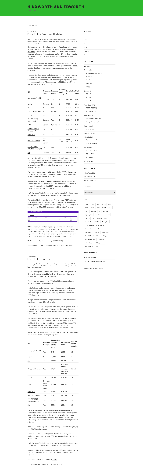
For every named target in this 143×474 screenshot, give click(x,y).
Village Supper (89, 243)
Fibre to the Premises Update (44, 34)
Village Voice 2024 (90, 177)
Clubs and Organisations (91, 73)
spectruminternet (34, 140)
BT (29, 108)
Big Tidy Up (88, 215)
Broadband (97, 215)
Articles (86, 66)
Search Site (87, 55)
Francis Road (89, 222)
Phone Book (88, 115)
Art (87, 80)
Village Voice (88, 147)
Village (105, 236)
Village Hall (87, 137)
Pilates (97, 232)
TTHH (98, 236)
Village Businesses (92, 122)
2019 (109, 208)
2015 (86, 208)
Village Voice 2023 (90, 180)
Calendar (107, 215)
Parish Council (88, 105)
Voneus (54, 459)
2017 (98, 208)
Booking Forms (91, 140)
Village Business (90, 239)
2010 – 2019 (90, 111)
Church (87, 218)
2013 (87, 94)
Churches (87, 70)
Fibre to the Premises (40, 259)
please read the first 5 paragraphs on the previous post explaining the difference (53, 68)
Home (86, 44)
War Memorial (88, 161)
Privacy (86, 51)
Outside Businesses (92, 118)
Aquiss (30, 104)
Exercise (89, 83)
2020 (86, 211)
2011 (92, 204)
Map (85, 47)
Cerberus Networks (34, 111)
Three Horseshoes (89, 130)
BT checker (32, 56)
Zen (29, 153)
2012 (98, 204)
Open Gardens (89, 225)
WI (87, 87)
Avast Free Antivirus (90, 257)
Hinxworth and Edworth (56, 7)
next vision (31, 135)
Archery (88, 76)
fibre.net (31, 115)
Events (86, 91)
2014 (87, 97)
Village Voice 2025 (90, 173)
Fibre (105, 218)
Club (93, 218)
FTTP (97, 222)
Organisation (100, 225)
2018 (104, 208)
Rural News (87, 126)
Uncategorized (88, 133)
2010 (86, 204)
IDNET (30, 125)
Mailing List (104, 222)
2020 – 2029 (90, 157)
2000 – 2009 (90, 108)
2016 (87, 101)
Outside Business (90, 229)
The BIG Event (90, 143)
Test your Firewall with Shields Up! (94, 261)
